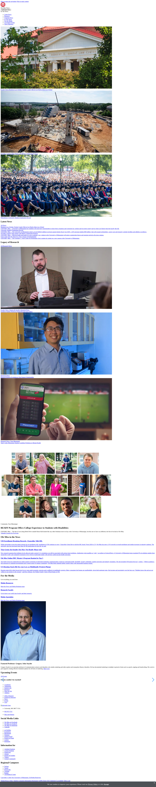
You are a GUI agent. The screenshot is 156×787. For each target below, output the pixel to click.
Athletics (6, 693)
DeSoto (6, 766)
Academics (7, 684)
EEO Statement (51, 780)
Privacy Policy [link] (93, 784)
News (6, 699)
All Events (4, 676)
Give (5, 702)
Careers (6, 740)
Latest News (7, 14)
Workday (7, 735)
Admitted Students (9, 749)
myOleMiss (7, 730)
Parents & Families (9, 755)
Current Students (9, 750)
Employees (7, 752)
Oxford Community (10, 759)
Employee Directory (10, 697)
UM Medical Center (10, 774)
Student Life (7, 688)
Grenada (6, 771)
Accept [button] (106, 784)
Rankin (6, 773)
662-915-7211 (8, 711)
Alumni (6, 754)
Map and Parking (9, 714)
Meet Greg (46, 668)
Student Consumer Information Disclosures (26, 780)
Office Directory (9, 696)
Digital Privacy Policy (7, 780)
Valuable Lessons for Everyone (10, 533)
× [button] (154, 782)
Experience (7, 732)
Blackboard (7, 733)
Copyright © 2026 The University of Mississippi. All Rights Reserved (21, 777)
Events (6, 700)
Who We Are (8, 691)
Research (7, 16)
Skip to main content (23, 1)
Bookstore (7, 741)
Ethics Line (67, 780)
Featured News (8, 18)
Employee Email (9, 738)
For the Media (8, 21)
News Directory (8, 24)
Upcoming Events (9, 22)
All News (3, 225)
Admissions (7, 686)
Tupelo (6, 768)
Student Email (8, 736)
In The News (8, 19)
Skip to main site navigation (9, 1)
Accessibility (59, 780)
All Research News (6, 246)
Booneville (7, 769)
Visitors (6, 757)
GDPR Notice (43, 780)
